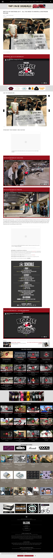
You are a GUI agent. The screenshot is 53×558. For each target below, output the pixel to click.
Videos (13, 1)
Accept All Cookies (20, 555)
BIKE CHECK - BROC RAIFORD (46, 425)
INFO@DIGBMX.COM (27, 530)
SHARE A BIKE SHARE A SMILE (26, 544)
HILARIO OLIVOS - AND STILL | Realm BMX (20, 438)
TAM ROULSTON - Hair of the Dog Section (20, 413)
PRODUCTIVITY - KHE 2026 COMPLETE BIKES (33, 480)
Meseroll (29, 548)
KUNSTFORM (19, 543)
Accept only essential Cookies (29, 555)
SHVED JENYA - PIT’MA (46, 438)
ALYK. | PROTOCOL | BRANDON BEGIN (7, 438)
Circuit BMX (15, 548)
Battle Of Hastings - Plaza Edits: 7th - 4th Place (20, 385)
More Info (11, 159)
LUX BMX (23, 543)
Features (20, 1)
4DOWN (39, 544)
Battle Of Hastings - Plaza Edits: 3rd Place (46, 372)
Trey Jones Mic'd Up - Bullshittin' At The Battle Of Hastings (6, 385)
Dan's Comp (19, 548)
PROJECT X (41, 1)
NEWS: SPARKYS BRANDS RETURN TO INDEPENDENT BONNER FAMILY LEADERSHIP (20, 465)
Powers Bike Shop (33, 548)
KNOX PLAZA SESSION (33, 413)
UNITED (31, 544)
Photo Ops (24, 1)
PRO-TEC (38, 543)
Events (33, 1)
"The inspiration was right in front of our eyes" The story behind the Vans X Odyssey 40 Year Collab (46, 497)
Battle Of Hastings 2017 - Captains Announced (19, 359)
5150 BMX (22, 548)
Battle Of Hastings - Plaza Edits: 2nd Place (33, 372)
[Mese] (32, 448)
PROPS (36, 543)
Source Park (34, 251)
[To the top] (26, 517)
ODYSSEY (31, 543)
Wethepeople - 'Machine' (33, 438)
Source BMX (22, 549)
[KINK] (8, 508)
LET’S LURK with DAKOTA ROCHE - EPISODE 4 (6, 413)
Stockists (28, 1)
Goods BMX (25, 548)
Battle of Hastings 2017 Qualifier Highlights (6, 359)
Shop (31, 1)
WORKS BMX (36, 544)
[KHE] (44, 508)
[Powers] (8, 448)
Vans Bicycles (30, 549)
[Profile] (26, 6)
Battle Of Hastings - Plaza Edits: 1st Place (20, 372)
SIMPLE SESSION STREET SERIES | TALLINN (46, 413)
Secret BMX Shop (38, 548)
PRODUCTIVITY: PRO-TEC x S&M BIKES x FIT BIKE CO (7, 464)
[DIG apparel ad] (26, 88)
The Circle (37, 1)
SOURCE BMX (16, 544)
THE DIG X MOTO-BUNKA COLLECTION (33, 496)
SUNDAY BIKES (20, 544)
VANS (33, 544)
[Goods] (44, 448)
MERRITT (28, 543)
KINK (17, 543)
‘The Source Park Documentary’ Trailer (33, 385)
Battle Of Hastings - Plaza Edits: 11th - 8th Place (46, 385)
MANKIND (25, 543)
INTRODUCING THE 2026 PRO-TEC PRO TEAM (33, 464)
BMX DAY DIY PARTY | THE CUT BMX (6, 425)
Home (11, 1)
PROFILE (34, 543)
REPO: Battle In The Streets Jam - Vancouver (7, 496)
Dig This (16, 1)
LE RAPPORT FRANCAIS (20, 425)
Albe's (13, 548)
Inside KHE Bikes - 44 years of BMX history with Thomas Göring (20, 496)
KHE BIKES (15, 543)
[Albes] (20, 448)
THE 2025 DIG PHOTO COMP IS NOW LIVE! (46, 480)
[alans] (32, 508)
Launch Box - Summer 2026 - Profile (33, 426)
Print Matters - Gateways (15, 342)
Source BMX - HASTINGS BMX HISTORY (7, 372)
